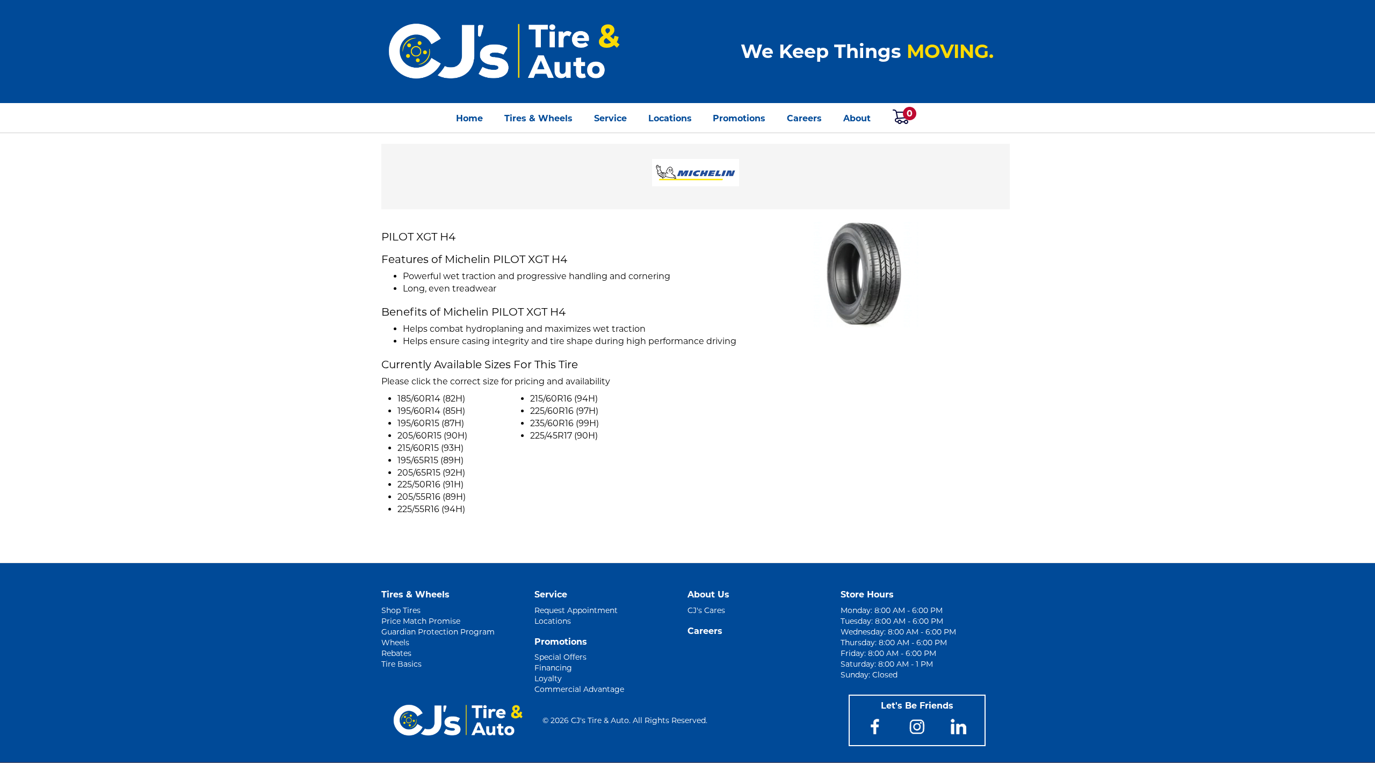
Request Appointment (576, 610)
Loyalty (548, 678)
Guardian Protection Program (438, 632)
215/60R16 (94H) (564, 398)
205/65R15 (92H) (431, 473)
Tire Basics (401, 664)
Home (469, 118)
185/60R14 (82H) (431, 398)
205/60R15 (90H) (432, 436)
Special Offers (560, 657)
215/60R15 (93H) (430, 448)
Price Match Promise (420, 621)
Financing (553, 668)
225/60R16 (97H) (564, 411)
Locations (670, 118)
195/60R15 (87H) (430, 423)
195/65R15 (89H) (430, 460)
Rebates (396, 653)
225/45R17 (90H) (564, 436)
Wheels (395, 642)
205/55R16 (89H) (431, 497)
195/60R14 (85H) (431, 411)
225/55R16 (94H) (431, 509)
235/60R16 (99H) (564, 423)
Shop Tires (401, 610)
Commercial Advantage (579, 689)
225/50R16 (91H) (430, 484)
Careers (804, 118)
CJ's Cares (706, 610)
